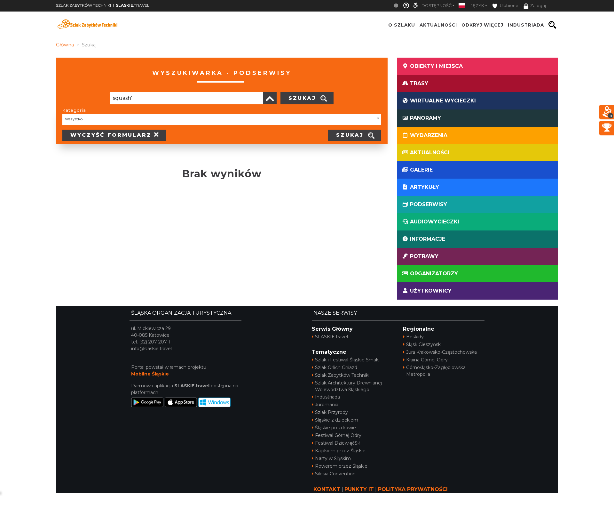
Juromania (326, 404)
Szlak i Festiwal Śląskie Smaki (347, 360)
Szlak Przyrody (331, 412)
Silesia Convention (335, 474)
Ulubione (508, 5)
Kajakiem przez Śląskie (340, 451)
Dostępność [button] (436, 5)
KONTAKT (326, 489)
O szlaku (401, 25)
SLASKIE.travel (331, 337)
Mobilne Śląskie (150, 374)
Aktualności (438, 25)
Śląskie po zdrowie (335, 428)
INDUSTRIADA (526, 25)
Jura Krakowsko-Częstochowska (441, 352)
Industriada (327, 397)
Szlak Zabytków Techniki (342, 375)
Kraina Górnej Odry (427, 360)
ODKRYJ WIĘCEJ (482, 25)
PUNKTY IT (359, 489)
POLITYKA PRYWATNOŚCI (413, 489)
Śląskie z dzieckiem (336, 420)
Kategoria (74, 110)
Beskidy (415, 337)
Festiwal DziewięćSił (337, 443)
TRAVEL (132, 5)
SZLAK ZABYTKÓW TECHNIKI (83, 5)
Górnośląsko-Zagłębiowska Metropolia (436, 371)
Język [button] (477, 5)
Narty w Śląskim (333, 458)
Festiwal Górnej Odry (338, 435)
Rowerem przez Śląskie (341, 466)
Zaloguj (538, 5)
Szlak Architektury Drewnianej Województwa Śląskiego (348, 386)
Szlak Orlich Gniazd (336, 367)
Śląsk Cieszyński (424, 344)
